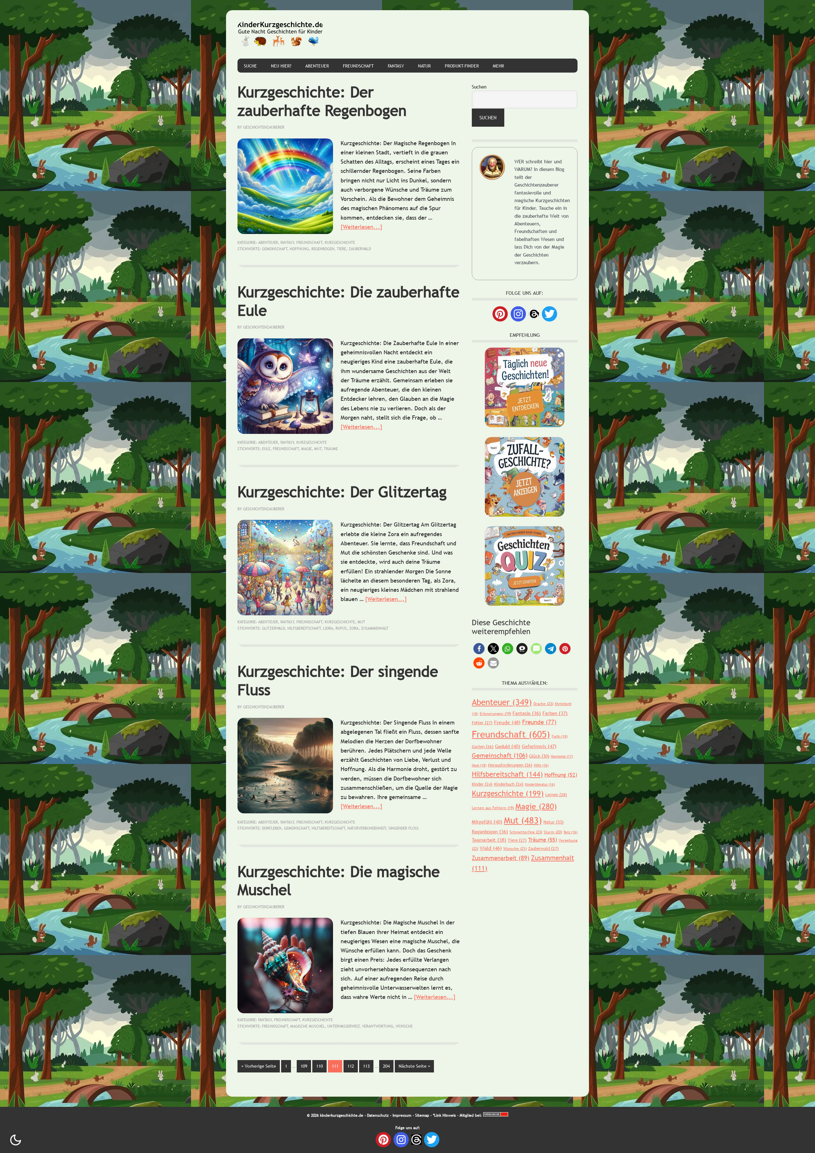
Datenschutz (378, 1115)
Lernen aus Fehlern (493, 808)
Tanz (570, 832)
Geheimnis (539, 746)
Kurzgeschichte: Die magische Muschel (338, 881)
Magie (306, 449)
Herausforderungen (510, 765)
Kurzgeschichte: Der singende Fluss (337, 680)
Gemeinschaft (274, 249)
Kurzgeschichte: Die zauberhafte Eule (348, 301)
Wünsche (404, 1026)
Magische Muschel (307, 1026)
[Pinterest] (500, 314)
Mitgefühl (487, 821)
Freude (507, 722)
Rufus (341, 628)
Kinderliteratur (540, 784)
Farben (555, 713)
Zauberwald (360, 249)
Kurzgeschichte (340, 242)
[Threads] (534, 313)
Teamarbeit (489, 840)
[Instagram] (518, 314)
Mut (318, 449)
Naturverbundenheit (366, 828)
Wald (491, 848)
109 (306, 1066)
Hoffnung (299, 249)
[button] (479, 648)
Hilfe (541, 765)
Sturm (553, 832)
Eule (266, 449)
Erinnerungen (495, 714)
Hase (479, 765)
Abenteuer (268, 242)
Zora (353, 628)
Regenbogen (322, 249)
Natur (553, 822)
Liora (328, 628)
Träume (331, 449)
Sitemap (422, 1115)
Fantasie (527, 713)
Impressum (402, 1115)
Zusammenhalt (374, 628)
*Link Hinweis (444, 1115)
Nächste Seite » (416, 1066)
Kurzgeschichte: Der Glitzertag (342, 491)
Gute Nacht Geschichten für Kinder (280, 34)
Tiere (341, 249)
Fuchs (560, 736)
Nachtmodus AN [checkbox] (15, 1140)
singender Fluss (403, 828)
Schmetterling (526, 832)
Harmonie (562, 756)
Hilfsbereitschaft (304, 628)
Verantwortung (377, 1026)
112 (352, 1066)
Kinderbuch (508, 784)
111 (337, 1066)
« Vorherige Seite (260, 1066)
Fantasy (287, 242)
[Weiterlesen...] (361, 226)
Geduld (507, 746)
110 (321, 1066)
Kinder (482, 784)
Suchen (479, 86)
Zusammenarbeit (500, 858)
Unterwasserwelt (343, 1026)
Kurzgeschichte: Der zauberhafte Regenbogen (322, 101)
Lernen (556, 794)
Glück (539, 756)
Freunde (539, 722)
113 (368, 1066)
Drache (543, 704)
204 (388, 1066)
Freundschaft (309, 242)
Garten (482, 746)
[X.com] (549, 314)
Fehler (482, 722)
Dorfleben (271, 828)
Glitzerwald (273, 628)
